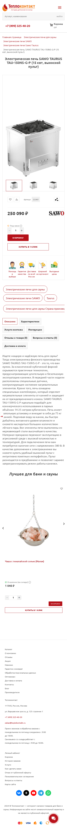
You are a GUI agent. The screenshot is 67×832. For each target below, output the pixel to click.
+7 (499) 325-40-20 (17, 25)
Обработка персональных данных (20, 672)
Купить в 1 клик (28, 246)
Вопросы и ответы (13, 780)
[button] (3, 528)
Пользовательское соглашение (19, 776)
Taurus (50, 298)
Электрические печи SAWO (23, 298)
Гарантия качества (22, 272)
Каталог (8, 649)
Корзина (9, 757)
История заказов (12, 760)
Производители (12, 692)
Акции (8, 661)
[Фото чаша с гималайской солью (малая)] (33, 523)
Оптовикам (10, 676)
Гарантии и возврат (14, 668)
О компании (10, 653)
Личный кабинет (12, 753)
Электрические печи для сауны (25, 289)
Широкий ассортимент (42, 272)
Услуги (8, 764)
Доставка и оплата (13, 680)
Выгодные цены (54, 272)
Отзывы (8, 657)
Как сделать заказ (13, 768)
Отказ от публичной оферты (18, 772)
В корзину (55, 603)
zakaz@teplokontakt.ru (15, 722)
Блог (7, 688)
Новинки (9, 665)
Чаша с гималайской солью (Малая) (24, 561)
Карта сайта (10, 784)
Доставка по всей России (31, 274)
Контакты (9, 684)
